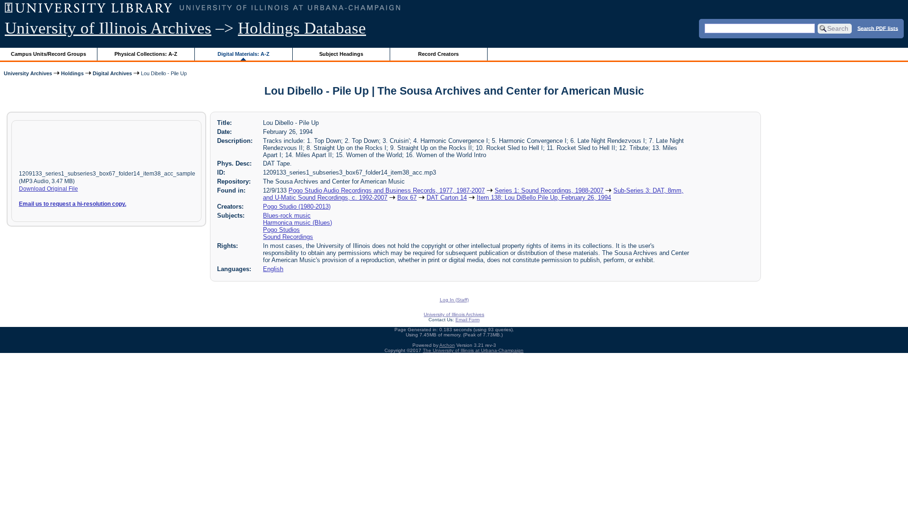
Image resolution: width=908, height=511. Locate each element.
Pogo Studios (281, 229)
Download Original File (48, 189)
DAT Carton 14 (447, 197)
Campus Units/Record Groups (48, 54)
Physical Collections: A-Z (145, 54)
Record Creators (438, 54)
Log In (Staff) (454, 299)
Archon (447, 345)
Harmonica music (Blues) (297, 222)
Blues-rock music (287, 215)
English (273, 269)
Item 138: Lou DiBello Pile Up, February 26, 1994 (544, 197)
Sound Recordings (288, 236)
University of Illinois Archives (108, 28)
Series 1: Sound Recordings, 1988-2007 (549, 190)
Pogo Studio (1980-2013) (297, 206)
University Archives (28, 73)
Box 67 (407, 197)
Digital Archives (112, 73)
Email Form (467, 319)
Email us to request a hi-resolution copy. (72, 204)
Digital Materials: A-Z (244, 54)
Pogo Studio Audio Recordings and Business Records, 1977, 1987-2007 (386, 190)
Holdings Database (302, 28)
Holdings (72, 73)
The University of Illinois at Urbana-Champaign (473, 350)
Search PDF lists (877, 28)
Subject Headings (341, 54)
